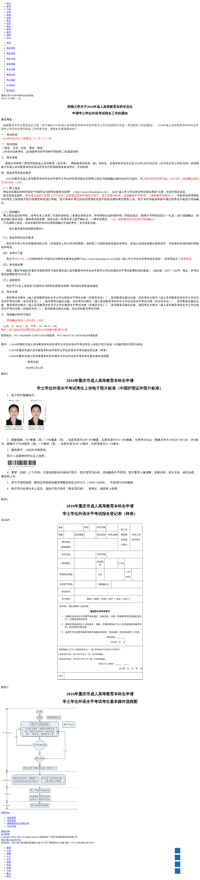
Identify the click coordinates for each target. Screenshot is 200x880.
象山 (9, 873)
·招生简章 (11, 818)
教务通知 (11, 64)
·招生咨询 (11, 820)
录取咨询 (5, 831)
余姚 (9, 868)
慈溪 (9, 865)
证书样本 (11, 85)
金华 (9, 15)
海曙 (9, 853)
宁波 (9, 9)
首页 (9, 43)
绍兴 (9, 23)
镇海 (9, 862)
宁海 (9, 870)
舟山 (9, 38)
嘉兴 (9, 20)
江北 (9, 856)
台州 (9, 12)
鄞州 (9, 848)
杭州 (9, 6)
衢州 (9, 29)
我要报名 (5, 812)
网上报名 (11, 80)
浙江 (9, 3)
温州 (9, 18)
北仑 (9, 859)
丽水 (9, 26)
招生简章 (11, 48)
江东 (9, 850)
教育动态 (11, 74)
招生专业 (11, 59)
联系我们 (11, 90)
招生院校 (11, 53)
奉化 (9, 876)
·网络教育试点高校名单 (18, 823)
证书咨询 (5, 834)
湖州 (9, 35)
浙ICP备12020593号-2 (11, 840)
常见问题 (11, 69)
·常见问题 (11, 826)
